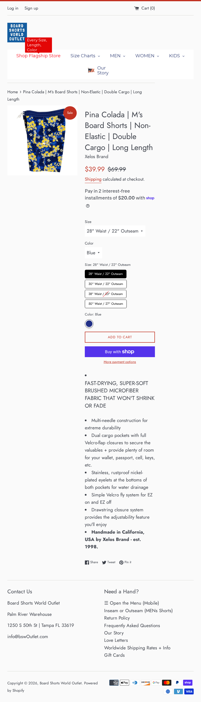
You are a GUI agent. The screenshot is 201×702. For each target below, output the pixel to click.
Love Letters (116, 640)
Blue (89, 323)
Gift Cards (114, 655)
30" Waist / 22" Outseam (106, 283)
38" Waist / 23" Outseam (106, 293)
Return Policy (117, 618)
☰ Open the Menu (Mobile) (131, 603)
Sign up (31, 8)
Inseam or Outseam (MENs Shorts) (138, 610)
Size (88, 221)
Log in (12, 8)
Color (89, 243)
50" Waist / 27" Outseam (106, 303)
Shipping (93, 179)
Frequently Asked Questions (132, 625)
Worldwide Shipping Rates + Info (137, 647)
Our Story (114, 633)
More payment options (120, 361)
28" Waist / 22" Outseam (106, 273)
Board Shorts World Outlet (61, 683)
